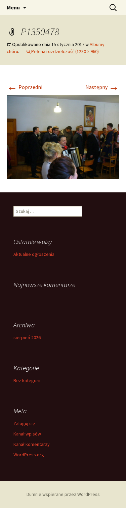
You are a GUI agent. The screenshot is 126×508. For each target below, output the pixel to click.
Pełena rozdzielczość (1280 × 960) (65, 51)
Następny (102, 87)
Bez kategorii (26, 380)
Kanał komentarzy (31, 444)
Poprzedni (24, 87)
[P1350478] (63, 136)
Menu (13, 7)
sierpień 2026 (27, 337)
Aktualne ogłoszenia (33, 254)
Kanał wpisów (27, 434)
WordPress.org (28, 455)
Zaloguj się (24, 423)
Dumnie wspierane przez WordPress (63, 494)
